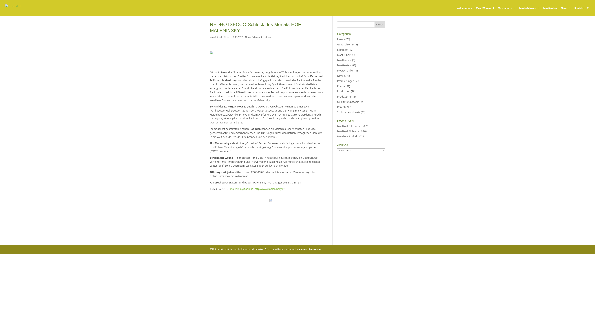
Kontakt (579, 8)
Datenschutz (315, 249)
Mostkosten (550, 8)
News (564, 8)
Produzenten (344, 96)
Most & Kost (344, 55)
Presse (341, 86)
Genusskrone (345, 44)
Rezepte (341, 107)
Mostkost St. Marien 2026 (352, 131)
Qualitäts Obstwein (348, 102)
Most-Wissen (483, 8)
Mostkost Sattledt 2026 (350, 136)
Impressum (302, 249)
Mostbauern (505, 8)
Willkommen (464, 8)
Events (341, 39)
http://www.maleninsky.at (269, 189)
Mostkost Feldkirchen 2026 (352, 126)
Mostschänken (527, 8)
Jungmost (342, 49)
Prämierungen (345, 81)
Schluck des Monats (262, 37)
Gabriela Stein (221, 37)
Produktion (343, 91)
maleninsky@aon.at (241, 189)
